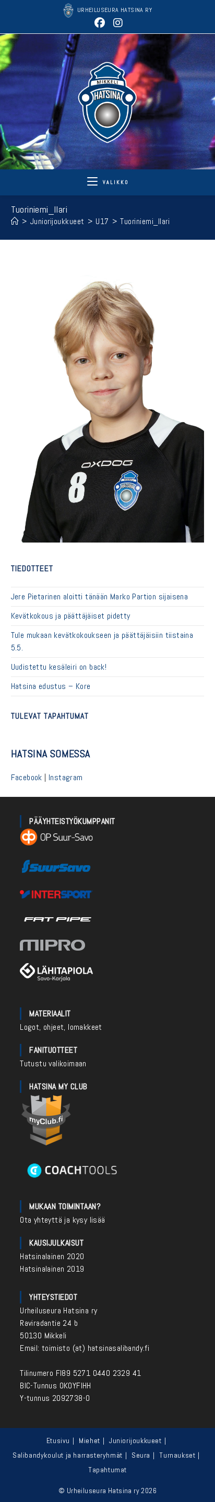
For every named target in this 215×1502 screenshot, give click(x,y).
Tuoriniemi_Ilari (145, 221)
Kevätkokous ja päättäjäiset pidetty (70, 615)
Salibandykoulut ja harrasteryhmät (68, 1455)
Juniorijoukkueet (135, 1440)
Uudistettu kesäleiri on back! (59, 666)
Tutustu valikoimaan (53, 1063)
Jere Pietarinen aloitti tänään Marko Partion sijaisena (99, 596)
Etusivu (58, 1440)
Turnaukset (177, 1455)
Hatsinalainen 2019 (52, 1268)
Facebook (26, 777)
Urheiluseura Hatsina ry (58, 1310)
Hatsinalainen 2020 (52, 1256)
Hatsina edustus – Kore (51, 686)
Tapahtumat (107, 1469)
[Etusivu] (15, 221)
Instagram (66, 777)
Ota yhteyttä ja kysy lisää (62, 1219)
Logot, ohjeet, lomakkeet (61, 1026)
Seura (141, 1455)
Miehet (89, 1440)
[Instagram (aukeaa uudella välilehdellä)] (116, 23)
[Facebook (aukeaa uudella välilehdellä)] (99, 23)
